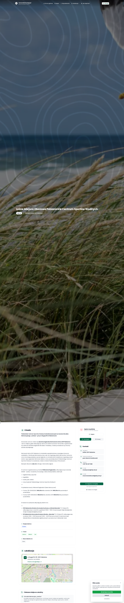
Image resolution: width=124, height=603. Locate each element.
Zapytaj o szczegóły (92, 484)
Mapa (57, 3)
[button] (47, 566)
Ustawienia (107, 598)
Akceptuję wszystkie (107, 592)
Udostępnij (86, 439)
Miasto (30, 534)
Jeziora (24, 534)
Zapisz (92, 434)
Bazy (25, 205)
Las (35, 534)
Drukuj (98, 439)
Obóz (23, 541)
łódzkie (24, 526)
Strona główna (19, 205)
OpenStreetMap (69, 582)
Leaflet (63, 582)
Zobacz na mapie (92, 489)
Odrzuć (107, 595)
